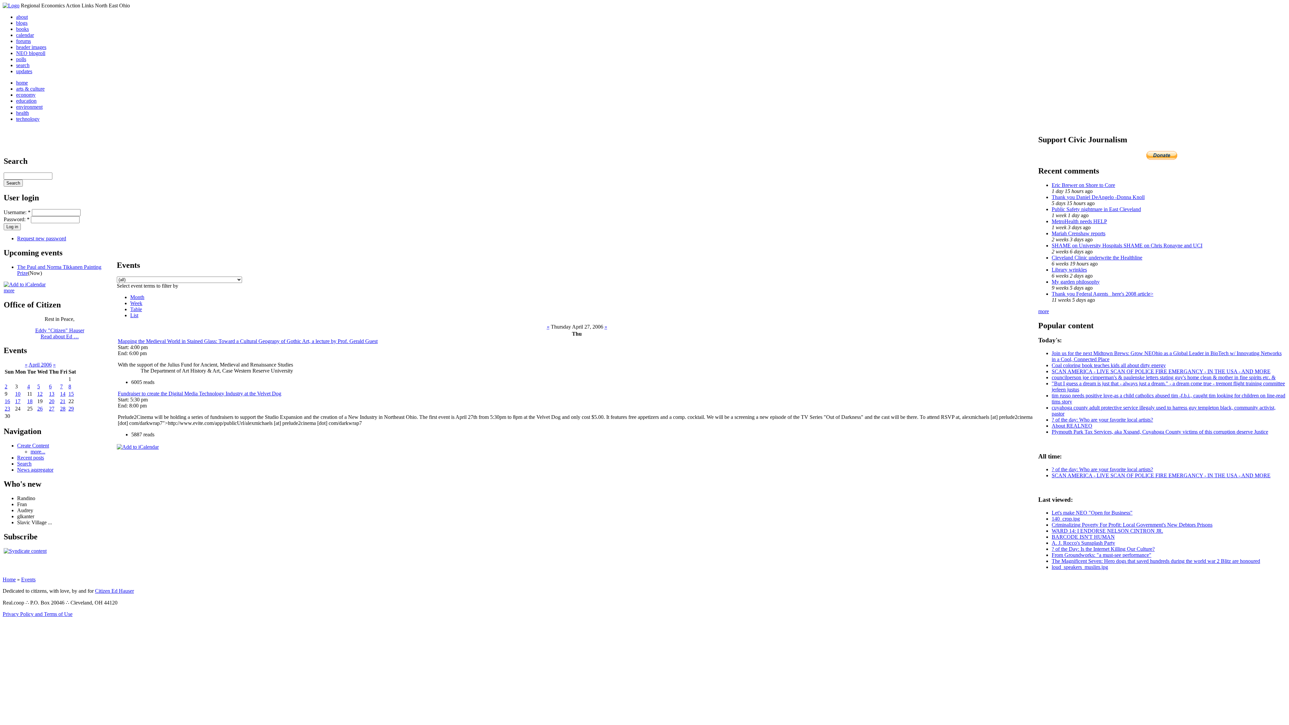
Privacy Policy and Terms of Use (38, 614)
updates (24, 71)
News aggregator (35, 470)
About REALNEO (1072, 426)
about (22, 17)
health (22, 113)
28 (62, 409)
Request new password (41, 238)
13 (51, 394)
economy (26, 95)
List (134, 315)
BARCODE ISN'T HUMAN (1083, 537)
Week (136, 303)
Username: (17, 212)
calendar (25, 35)
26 (40, 409)
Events (28, 579)
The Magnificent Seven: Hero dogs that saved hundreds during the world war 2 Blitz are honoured (1156, 561)
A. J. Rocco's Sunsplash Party (1083, 543)
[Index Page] (11, 5)
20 (51, 401)
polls (21, 59)
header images (31, 47)
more (9, 290)
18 (30, 401)
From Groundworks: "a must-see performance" (1101, 555)
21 (62, 401)
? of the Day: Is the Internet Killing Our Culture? (1103, 549)
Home (9, 579)
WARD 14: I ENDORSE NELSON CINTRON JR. (1107, 531)
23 (7, 409)
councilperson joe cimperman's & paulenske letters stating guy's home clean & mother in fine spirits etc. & (1164, 377)
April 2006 (40, 365)
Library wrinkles (1069, 270)
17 (17, 401)
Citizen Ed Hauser (114, 591)
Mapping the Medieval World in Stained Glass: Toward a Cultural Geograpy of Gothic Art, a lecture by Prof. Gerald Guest (248, 341)
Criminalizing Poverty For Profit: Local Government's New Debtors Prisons (1132, 525)
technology (28, 119)
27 (51, 409)
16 (7, 401)
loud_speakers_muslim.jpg (1080, 567)
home (22, 83)
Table (136, 309)
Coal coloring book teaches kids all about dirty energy (1109, 365)
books (22, 29)
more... (38, 451)
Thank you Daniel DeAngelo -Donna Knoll (1098, 197)
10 (17, 394)
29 (71, 409)
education (26, 101)
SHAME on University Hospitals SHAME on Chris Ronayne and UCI (1127, 245)
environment (29, 107)
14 (62, 394)
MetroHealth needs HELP (1079, 221)
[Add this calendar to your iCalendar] (25, 284)
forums (23, 41)
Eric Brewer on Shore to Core (1083, 185)
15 (71, 394)
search (23, 65)
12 (40, 394)
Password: (17, 219)
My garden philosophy (1076, 282)
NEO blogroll (30, 53)
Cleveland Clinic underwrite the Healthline (1097, 257)
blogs (22, 23)
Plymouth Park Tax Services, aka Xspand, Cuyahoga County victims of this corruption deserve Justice (1160, 432)
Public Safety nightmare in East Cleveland (1096, 209)
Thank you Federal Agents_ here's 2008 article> (1102, 294)
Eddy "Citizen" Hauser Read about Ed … (59, 333)
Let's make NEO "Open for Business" (1092, 513)
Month (137, 297)
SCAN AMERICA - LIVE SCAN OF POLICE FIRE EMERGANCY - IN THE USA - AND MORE (1161, 371)
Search (24, 464)
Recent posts (30, 458)
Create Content (33, 445)
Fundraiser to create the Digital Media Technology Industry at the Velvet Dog (199, 393)
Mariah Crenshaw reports (1078, 233)
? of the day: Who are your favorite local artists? (1102, 420)
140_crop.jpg (1066, 519)
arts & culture (30, 89)
